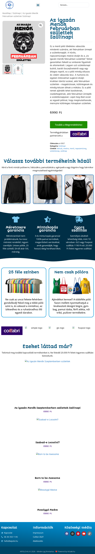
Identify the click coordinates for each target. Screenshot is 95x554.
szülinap (63, 151)
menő (72, 148)
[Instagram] (72, 533)
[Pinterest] (78, 533)
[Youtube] (84, 533)
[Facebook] (67, 533)
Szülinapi (17, 13)
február (59, 148)
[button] (38, 5)
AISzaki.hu (71, 551)
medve (66, 148)
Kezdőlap (6, 13)
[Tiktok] (89, 533)
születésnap (54, 151)
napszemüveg (80, 148)
